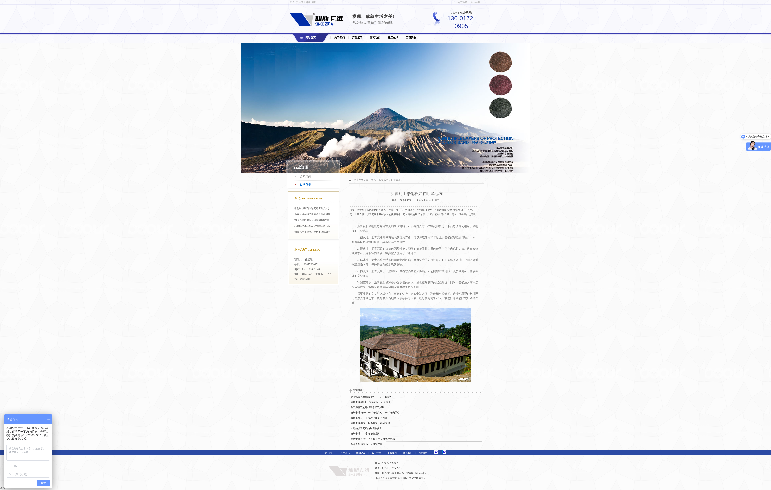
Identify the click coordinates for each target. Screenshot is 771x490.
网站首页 (310, 37)
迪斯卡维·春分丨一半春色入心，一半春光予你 (375, 412)
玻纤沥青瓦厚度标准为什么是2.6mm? (371, 397)
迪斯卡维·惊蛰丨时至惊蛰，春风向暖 (370, 423)
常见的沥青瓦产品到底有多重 (366, 428)
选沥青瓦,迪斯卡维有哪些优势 (366, 444)
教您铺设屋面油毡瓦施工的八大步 (312, 208)
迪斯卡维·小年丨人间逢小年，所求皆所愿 (373, 438)
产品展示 (357, 37)
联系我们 (408, 453)
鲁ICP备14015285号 (414, 477)
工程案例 (411, 37)
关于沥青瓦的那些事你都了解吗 (367, 407)
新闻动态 (375, 37)
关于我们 (339, 37)
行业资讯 (305, 184)
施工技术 (393, 37)
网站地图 (476, 2)
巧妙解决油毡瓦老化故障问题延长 (312, 226)
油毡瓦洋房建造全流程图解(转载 (311, 220)
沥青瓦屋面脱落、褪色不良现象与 (312, 231)
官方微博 (462, 2)
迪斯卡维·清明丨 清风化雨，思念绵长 (371, 402)
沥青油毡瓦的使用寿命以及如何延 (312, 214)
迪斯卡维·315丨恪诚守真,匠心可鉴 (369, 417)
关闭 (2, 488)
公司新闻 (305, 176)
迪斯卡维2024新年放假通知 (365, 433)
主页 (373, 180)
